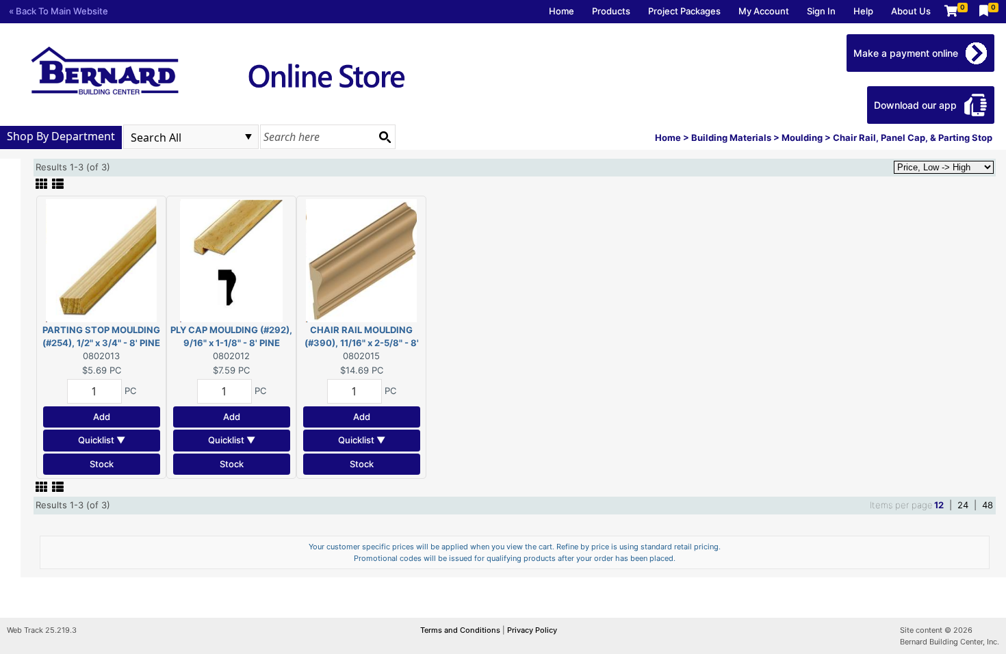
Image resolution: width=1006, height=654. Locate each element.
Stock (102, 463)
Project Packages (684, 10)
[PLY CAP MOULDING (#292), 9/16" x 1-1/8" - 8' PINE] (231, 259)
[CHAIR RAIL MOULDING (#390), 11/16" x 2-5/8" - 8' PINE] (361, 259)
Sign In (821, 10)
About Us (911, 10)
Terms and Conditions (461, 630)
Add (101, 416)
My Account (763, 10)
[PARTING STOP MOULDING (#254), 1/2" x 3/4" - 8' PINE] (101, 259)
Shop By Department (61, 136)
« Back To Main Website (58, 10)
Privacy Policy (532, 630)
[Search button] (384, 137)
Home (561, 10)
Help (863, 10)
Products (611, 10)
